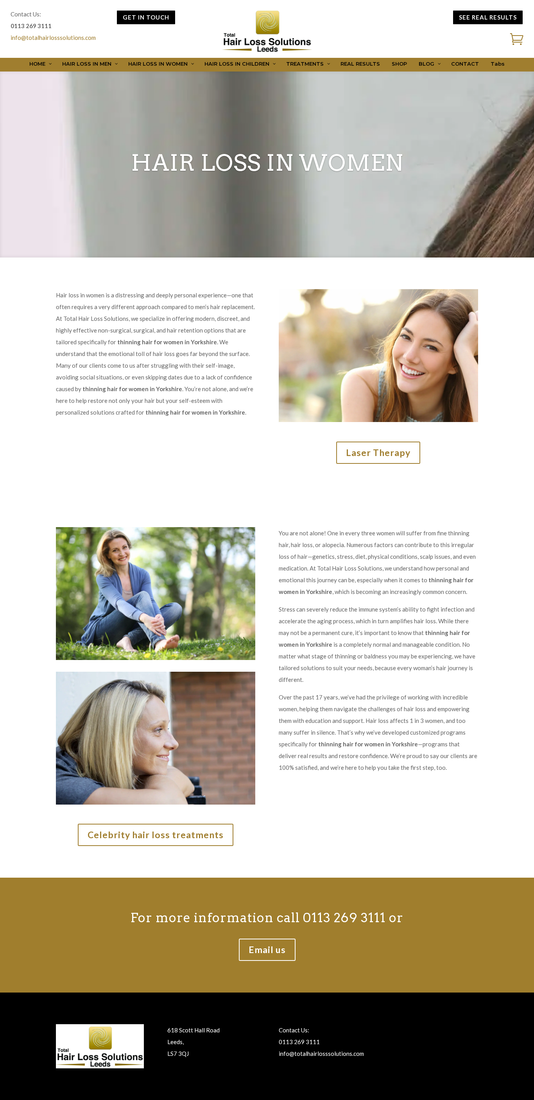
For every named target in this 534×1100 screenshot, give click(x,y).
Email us (267, 949)
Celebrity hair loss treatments (156, 834)
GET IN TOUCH (146, 17)
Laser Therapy (378, 452)
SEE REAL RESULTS (488, 17)
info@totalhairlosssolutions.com (53, 37)
